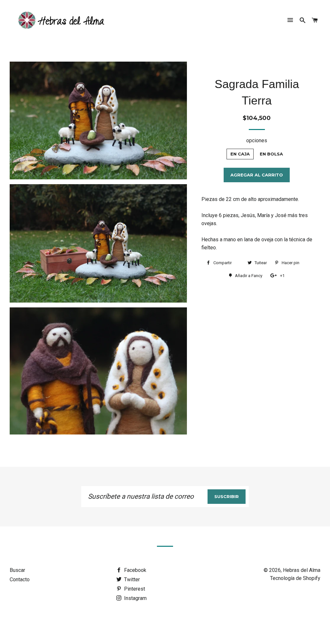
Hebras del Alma (301, 570)
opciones (256, 140)
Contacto (20, 579)
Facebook (134, 570)
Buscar (17, 570)
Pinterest (134, 589)
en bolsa (271, 153)
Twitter (131, 579)
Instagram (135, 598)
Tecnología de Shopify (295, 578)
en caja (240, 153)
